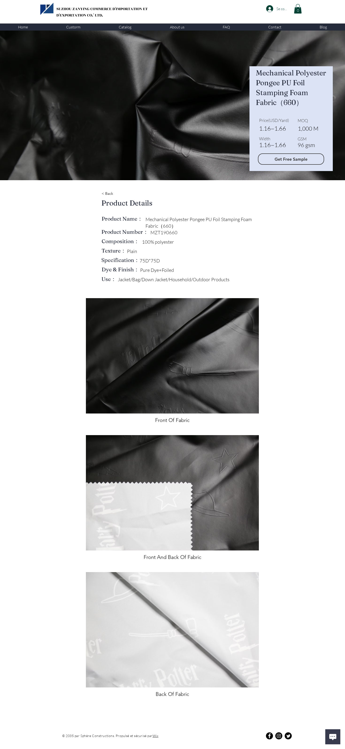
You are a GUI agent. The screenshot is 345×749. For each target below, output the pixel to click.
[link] (298, 9)
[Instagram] (278, 735)
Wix (155, 736)
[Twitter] (288, 735)
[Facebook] (269, 735)
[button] (73, 27)
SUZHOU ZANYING (73, 9)
